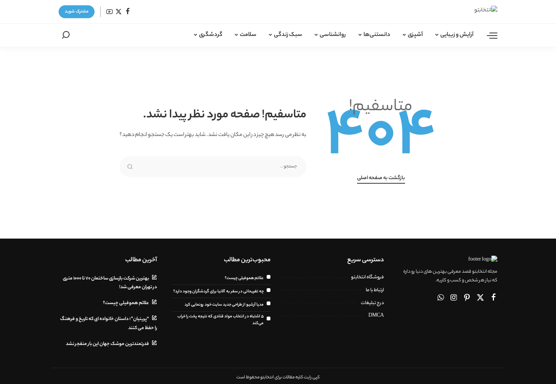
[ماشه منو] (488, 35)
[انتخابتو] (473, 12)
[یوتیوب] (109, 11)
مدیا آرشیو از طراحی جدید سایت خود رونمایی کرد (224, 304)
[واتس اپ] (440, 298)
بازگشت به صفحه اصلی (381, 178)
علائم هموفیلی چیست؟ (244, 278)
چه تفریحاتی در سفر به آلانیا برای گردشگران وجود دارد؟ (218, 291)
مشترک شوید (77, 12)
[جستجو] (65, 35)
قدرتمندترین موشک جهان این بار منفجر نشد (107, 344)
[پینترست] (467, 298)
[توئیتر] (118, 11)
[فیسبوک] (127, 11)
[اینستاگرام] (454, 298)
